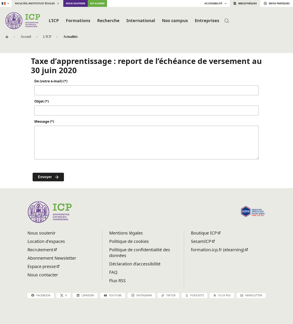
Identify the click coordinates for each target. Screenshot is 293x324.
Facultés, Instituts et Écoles (35, 3)
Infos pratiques (279, 3)
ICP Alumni (97, 3)
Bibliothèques (247, 3)
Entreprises (207, 20)
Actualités (70, 36)
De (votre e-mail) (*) (50, 81)
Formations (78, 20)
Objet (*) (41, 101)
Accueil (26, 36)
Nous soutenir (75, 3)
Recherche (108, 20)
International (140, 20)
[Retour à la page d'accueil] (22, 20)
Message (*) (44, 121)
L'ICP (54, 20)
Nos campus (175, 20)
